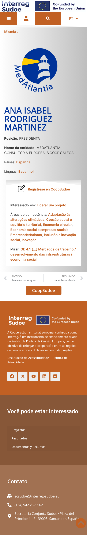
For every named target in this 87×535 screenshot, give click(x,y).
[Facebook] (12, 376)
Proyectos (18, 430)
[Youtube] (33, 376)
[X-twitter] (22, 376)
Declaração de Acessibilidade (28, 358)
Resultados (19, 438)
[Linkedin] (44, 376)
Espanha (23, 162)
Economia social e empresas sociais (39, 230)
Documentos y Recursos (28, 447)
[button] (47, 18)
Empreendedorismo (26, 235)
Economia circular (57, 224)
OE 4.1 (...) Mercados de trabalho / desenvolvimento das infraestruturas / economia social (43, 254)
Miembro (11, 31)
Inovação (29, 240)
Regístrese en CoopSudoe (49, 189)
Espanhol (26, 171)
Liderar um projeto (51, 205)
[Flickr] (55, 376)
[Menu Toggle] (9, 18)
